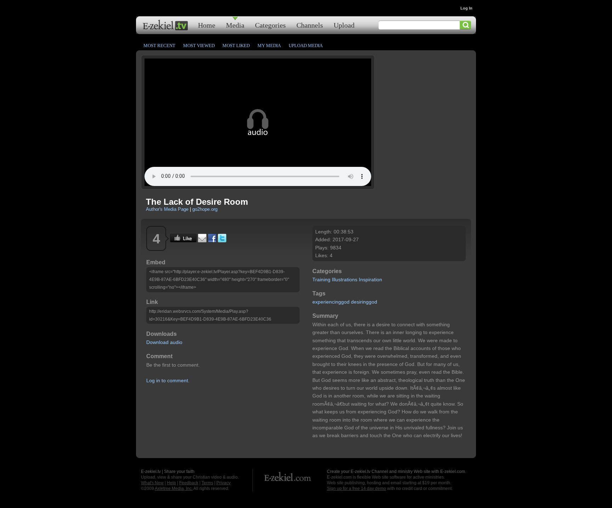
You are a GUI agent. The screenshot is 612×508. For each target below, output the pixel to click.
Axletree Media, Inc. (174, 488)
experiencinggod (331, 302)
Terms (207, 482)
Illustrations (344, 279)
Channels (309, 25)
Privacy (223, 482)
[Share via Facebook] (212, 240)
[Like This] (183, 240)
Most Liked (236, 45)
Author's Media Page (167, 209)
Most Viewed (199, 45)
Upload (344, 25)
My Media (269, 45)
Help (171, 482)
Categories (270, 25)
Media (235, 25)
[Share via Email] (202, 240)
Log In (466, 8)
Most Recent (159, 45)
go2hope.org (204, 209)
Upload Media (306, 45)
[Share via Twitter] (222, 240)
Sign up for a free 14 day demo (356, 488)
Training (321, 279)
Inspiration (370, 279)
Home (206, 25)
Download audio (164, 342)
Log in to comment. (167, 380)
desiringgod (364, 302)
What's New (152, 482)
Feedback (188, 482)
